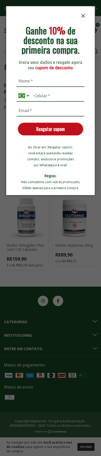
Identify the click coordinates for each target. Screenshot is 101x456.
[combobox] (24, 96)
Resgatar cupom (50, 129)
